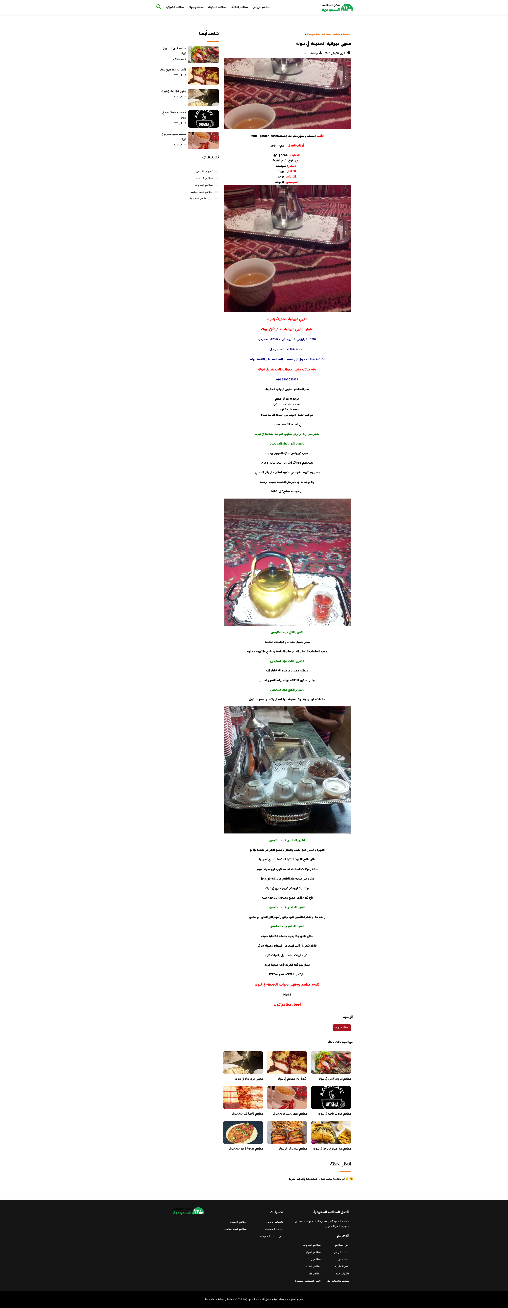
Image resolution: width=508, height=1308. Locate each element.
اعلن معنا (210, 1299)
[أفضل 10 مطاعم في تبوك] (203, 76)
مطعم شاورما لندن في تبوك (334, 1079)
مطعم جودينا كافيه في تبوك (334, 1114)
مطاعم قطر (314, 1273)
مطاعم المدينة (217, 7)
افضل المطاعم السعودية (307, 1281)
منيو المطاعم (342, 1245)
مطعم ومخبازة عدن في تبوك (246, 1149)
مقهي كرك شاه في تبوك (249, 1079)
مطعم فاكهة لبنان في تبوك (247, 1114)
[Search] (158, 7)
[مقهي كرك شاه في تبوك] (203, 97)
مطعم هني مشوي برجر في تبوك (332, 1149)
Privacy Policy (225, 1299)
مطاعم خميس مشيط (201, 192)
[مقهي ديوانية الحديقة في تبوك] (287, 93)
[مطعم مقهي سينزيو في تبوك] (203, 140)
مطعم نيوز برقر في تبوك (292, 1149)
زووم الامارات (342, 1266)
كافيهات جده (342, 1273)
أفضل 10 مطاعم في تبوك (292, 1079)
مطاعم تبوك (196, 7)
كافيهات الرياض (204, 171)
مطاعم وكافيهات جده (337, 1281)
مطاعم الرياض (261, 7)
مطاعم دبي (343, 1259)
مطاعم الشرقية (175, 7)
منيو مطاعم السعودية (201, 198)
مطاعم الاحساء (204, 178)
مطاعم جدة (314, 1259)
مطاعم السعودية (204, 185)
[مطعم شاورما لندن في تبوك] (203, 54)
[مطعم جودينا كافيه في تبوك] (203, 119)
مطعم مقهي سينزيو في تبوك (290, 1114)
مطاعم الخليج (313, 1266)
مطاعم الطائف (239, 7)
